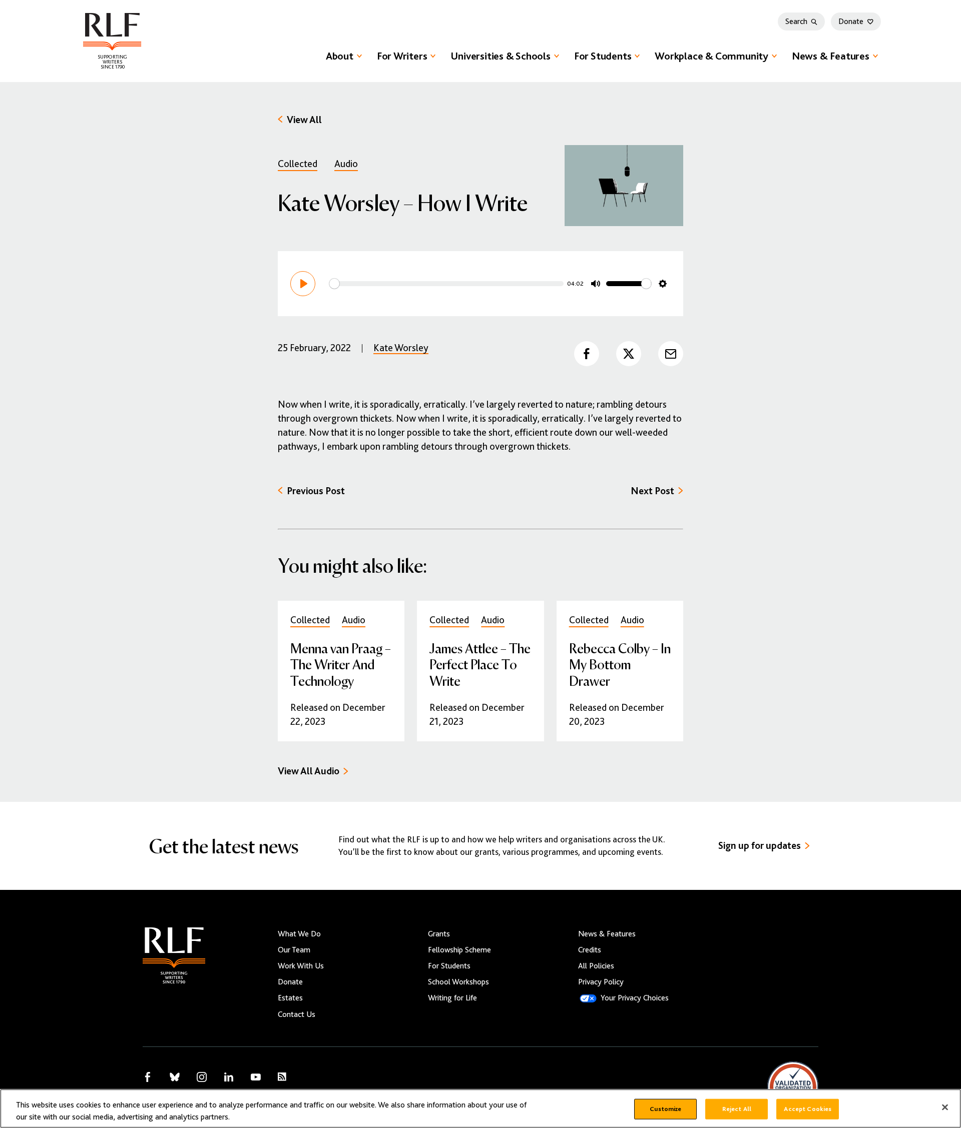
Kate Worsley (400, 348)
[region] (480, 1108)
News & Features (830, 56)
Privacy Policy (601, 982)
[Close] (945, 1107)
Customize (665, 1109)
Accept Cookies (807, 1109)
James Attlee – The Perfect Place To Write (480, 664)
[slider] (446, 283)
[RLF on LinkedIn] (229, 1077)
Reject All (736, 1109)
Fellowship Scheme (459, 950)
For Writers (402, 56)
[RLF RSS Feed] (282, 1076)
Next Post (652, 491)
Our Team (294, 950)
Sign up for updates (759, 845)
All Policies (596, 966)
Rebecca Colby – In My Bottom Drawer (620, 664)
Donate (850, 22)
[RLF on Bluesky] (175, 1077)
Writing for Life (452, 998)
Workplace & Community (711, 56)
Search (796, 22)
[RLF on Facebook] (148, 1077)
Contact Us (296, 1014)
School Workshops (458, 982)
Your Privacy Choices (635, 998)
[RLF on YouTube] (256, 1077)
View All (304, 120)
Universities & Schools (500, 56)
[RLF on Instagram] (202, 1077)
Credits (589, 950)
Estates (290, 998)
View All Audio (308, 771)
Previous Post (316, 491)
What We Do (299, 934)
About (339, 56)
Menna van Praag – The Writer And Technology (340, 664)
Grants (439, 934)
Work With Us (301, 966)
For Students (602, 56)
